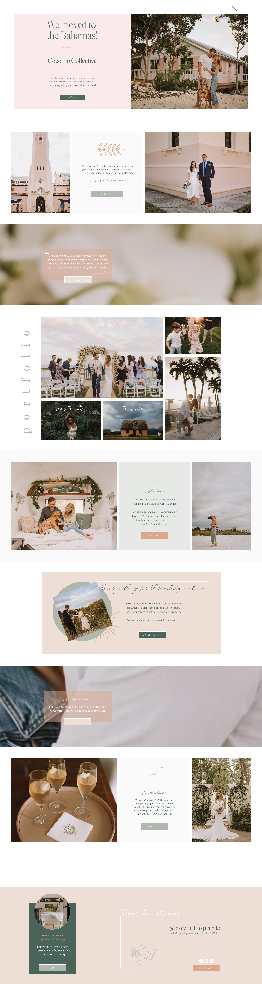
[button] (234, 8)
